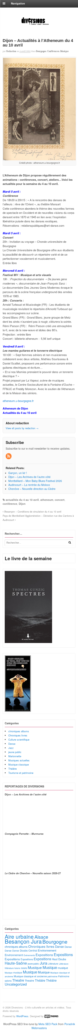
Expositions (44, 954)
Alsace (41, 936)
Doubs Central (28, 950)
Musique (64, 51)
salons (8, 980)
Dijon (22, 504)
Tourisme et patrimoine (20, 773)
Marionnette (14, 756)
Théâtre (12, 768)
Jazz (11, 748)
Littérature (53, 963)
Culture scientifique (18, 739)
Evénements (29, 955)
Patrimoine (63, 976)
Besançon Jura (23, 941)
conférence (10, 504)
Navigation (18, 3)
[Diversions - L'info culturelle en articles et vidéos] (39, 25)
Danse (11, 743)
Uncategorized (16, 984)
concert (60, 500)
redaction (11, 51)
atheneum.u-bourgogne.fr (18, 401)
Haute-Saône (16, 963)
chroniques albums (18, 731)
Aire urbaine (19, 936)
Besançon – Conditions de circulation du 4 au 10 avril (32, 511)
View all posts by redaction (22, 428)
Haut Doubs (59, 959)
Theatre (18, 980)
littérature (9, 968)
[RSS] (9, 456)
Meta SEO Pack (47, 1024)
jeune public (14, 752)
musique (63, 968)
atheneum (46, 500)
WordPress (22, 1016)
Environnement (47, 950)
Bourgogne (41, 51)
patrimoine (52, 976)
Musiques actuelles (19, 760)
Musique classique (18, 764)
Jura (43, 963)
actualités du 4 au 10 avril (22, 500)
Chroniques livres (17, 735)
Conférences (53, 51)
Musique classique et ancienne (30, 976)
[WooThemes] (51, 1016)
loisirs (17, 968)
